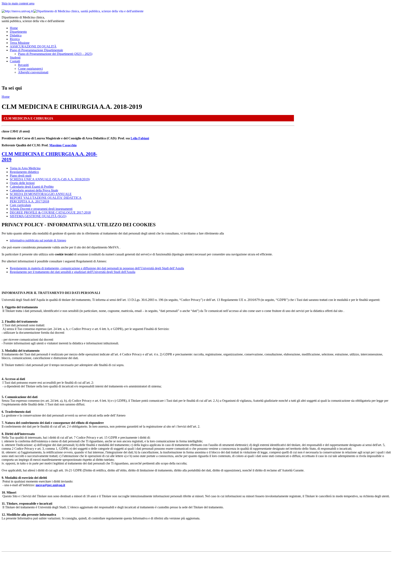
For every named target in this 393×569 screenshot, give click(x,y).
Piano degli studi (20, 175)
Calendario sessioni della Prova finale (34, 190)
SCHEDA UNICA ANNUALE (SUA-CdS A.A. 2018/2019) (50, 179)
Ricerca (15, 39)
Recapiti (23, 65)
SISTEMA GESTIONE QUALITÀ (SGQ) (38, 216)
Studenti (15, 57)
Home (14, 28)
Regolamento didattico (24, 172)
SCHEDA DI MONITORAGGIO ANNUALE (41, 194)
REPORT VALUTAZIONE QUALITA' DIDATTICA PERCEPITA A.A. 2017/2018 (45, 199)
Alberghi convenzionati (33, 72)
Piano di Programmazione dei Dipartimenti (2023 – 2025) (55, 54)
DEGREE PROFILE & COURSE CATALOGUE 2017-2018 (50, 212)
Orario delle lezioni (22, 183)
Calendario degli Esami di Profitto (32, 186)
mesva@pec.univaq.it (50, 485)
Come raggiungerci (30, 68)
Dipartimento (18, 31)
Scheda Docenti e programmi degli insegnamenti (41, 209)
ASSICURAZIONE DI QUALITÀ (33, 46)
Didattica (15, 35)
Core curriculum (20, 205)
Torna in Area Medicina (25, 168)
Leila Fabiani (140, 138)
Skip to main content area (18, 3)
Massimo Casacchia (63, 145)
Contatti (15, 61)
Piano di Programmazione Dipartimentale (36, 50)
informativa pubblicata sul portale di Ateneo (38, 240)
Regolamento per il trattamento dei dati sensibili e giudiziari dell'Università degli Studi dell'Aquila (72, 272)
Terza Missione (19, 42)
